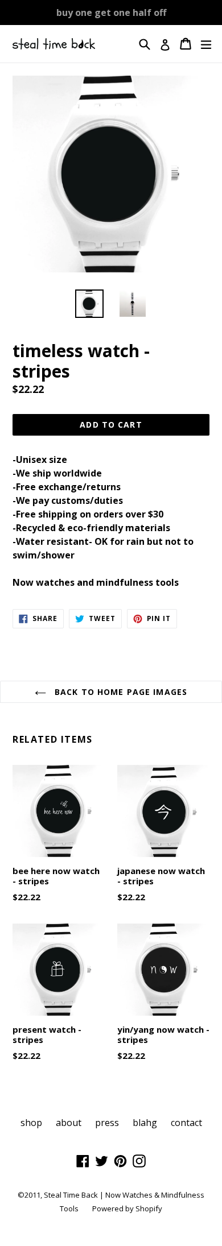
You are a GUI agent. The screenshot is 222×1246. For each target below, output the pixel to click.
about (68, 1122)
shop (31, 1122)
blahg (145, 1122)
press (107, 1122)
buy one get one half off (111, 12)
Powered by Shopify (127, 1208)
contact (186, 1122)
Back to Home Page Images (119, 691)
